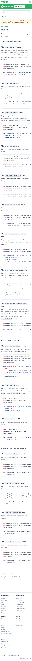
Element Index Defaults (7, 633)
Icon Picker (4, 606)
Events (3, 639)
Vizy (2, 602)
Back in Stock (4, 648)
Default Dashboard (6, 631)
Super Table (19, 598)
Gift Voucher (4, 641)
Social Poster (19, 619)
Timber (3, 623)
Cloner (3, 627)
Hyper (2, 604)
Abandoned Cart (5, 646)
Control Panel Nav (20, 608)
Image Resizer (19, 604)
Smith (2, 625)
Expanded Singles (20, 602)
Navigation (4, 600)
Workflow (3, 611)
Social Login (19, 623)
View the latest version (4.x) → (21, 22)
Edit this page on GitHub (9, 574)
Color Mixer (4, 629)
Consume (3, 621)
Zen (2, 619)
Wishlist (3, 608)
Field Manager (19, 600)
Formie (3, 598)
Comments (4, 613)
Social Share (19, 621)
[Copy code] (28, 65)
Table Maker (19, 611)
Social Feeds (19, 625)
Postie (2, 644)
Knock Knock (19, 606)
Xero (2, 650)
